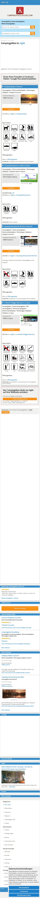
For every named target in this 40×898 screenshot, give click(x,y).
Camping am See (13, 161)
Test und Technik (6, 759)
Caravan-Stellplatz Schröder (11, 618)
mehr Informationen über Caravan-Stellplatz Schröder (16, 627)
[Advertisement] (20, 499)
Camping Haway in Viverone (13, 87)
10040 (5, 318)
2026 (3, 888)
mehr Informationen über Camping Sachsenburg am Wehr (17, 706)
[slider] (24, 104)
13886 (5, 98)
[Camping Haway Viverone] (29, 103)
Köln (6, 641)
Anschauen (11, 109)
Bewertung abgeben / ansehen (9, 598)
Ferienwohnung (22, 382)
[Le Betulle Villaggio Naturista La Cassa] (29, 323)
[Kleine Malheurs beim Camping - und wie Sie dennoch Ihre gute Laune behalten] (13, 783)
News (3, 763)
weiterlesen (12, 787)
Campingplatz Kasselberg (10, 632)
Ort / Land (10, 40)
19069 (3, 665)
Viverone (10, 98)
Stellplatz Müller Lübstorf (10, 656)
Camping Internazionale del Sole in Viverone (18, 226)
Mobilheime (22, 161)
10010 (5, 177)
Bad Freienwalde (9, 625)
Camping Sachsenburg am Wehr (12, 677)
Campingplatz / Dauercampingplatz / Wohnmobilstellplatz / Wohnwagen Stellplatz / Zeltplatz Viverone (17, 232)
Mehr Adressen (5, 647)
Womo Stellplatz (29, 161)
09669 (3, 686)
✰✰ (13, 193)
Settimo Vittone (12, 177)
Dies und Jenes (6, 796)
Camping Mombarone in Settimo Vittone (17, 166)
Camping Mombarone (23, 195)
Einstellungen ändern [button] (24, 895)
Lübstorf (7, 665)
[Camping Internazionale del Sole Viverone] (29, 245)
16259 (3, 625)
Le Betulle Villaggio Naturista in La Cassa (17, 303)
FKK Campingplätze (31, 382)
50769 (3, 641)
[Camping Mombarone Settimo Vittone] (29, 182)
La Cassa (10, 318)
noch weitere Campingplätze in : (17, 410)
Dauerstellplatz (22, 298)
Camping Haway (21, 114)
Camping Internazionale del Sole (26, 256)
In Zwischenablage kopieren (20, 399)
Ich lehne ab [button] (24, 891)
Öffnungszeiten (12, 159)
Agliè (22, 43)
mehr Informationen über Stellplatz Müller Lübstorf (15, 672)
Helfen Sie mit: (6, 603)
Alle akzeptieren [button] (24, 887)
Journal (3, 791)
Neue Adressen (6, 652)
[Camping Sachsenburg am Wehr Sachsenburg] (14, 701)
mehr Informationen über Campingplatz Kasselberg (15, 644)
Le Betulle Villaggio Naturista (25, 334)
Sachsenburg (8, 686)
